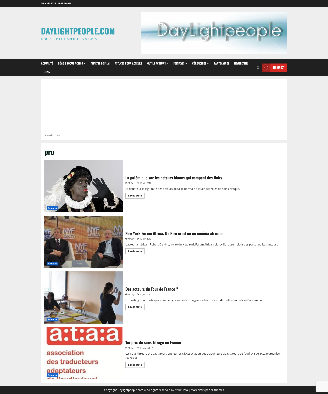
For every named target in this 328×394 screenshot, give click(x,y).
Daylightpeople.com (78, 31)
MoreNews (198, 390)
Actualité (47, 63)
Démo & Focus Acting (70, 63)
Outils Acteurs (156, 63)
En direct (278, 67)
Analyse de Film (100, 63)
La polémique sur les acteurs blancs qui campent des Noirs (83, 186)
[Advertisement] (164, 107)
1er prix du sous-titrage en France (83, 353)
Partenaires (221, 63)
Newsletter (241, 63)
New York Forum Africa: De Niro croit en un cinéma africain (83, 242)
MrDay (131, 183)
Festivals (178, 63)
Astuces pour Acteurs (128, 63)
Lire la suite (136, 196)
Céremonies (199, 63)
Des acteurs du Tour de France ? (83, 297)
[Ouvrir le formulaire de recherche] (258, 67)
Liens (47, 72)
